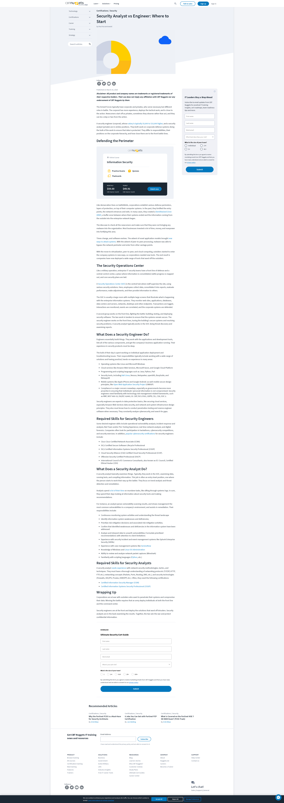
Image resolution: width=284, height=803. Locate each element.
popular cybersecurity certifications (140, 433)
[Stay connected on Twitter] (104, 84)
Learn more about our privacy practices (101, 800)
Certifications (74, 17)
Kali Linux (126, 375)
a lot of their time (117, 490)
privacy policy (191, 162)
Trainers (70, 773)
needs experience (119, 568)
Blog (131, 758)
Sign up (203, 4)
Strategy (72, 35)
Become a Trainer (166, 767)
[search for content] (175, 3)
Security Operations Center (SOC (111, 284)
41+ (205, 149)
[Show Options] (169, 664)
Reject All (175, 799)
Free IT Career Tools (105, 773)
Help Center (195, 758)
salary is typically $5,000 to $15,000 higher (145, 123)
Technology (73, 11)
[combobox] (135, 664)
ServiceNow (146, 546)
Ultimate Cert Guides (137, 773)
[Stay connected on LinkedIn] (113, 84)
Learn (96, 3)
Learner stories (135, 761)
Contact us (195, 761)
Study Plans (133, 770)
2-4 (205, 145)
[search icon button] (90, 44)
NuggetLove (164, 761)
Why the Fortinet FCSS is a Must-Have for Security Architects (105, 717)
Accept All (159, 799)
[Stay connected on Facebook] (99, 84)
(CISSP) (147, 586)
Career (71, 23)
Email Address (105, 734)
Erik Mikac (95, 722)
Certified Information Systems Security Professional (122, 586)
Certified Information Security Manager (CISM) (120, 582)
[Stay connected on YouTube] (108, 84)
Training (72, 29)
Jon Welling (131, 722)
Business (101, 758)
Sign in (213, 4)
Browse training (73, 758)
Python (134, 557)
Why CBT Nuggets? (136, 764)
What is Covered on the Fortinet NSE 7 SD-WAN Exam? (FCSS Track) (177, 717)
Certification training (75, 764)
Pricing (116, 3)
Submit (136, 689)
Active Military (103, 764)
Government (102, 761)
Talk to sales (187, 4)
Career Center (134, 776)
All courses (71, 761)
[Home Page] (76, 3)
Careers (163, 764)
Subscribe (144, 739)
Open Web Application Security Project (129, 384)
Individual (192, 145)
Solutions (105, 3)
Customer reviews (136, 767)
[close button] (215, 91)
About (162, 758)
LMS (99, 767)
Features (70, 770)
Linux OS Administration (134, 549)
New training (72, 767)
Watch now (154, 189)
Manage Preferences (192, 799)
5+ (189, 149)
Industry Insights (104, 770)
